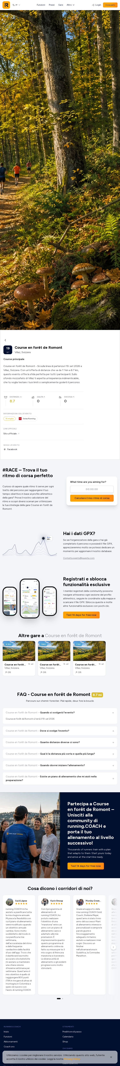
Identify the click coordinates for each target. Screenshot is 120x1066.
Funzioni (41, 5)
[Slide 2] (62, 998)
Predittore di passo (72, 1031)
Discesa (68, 397)
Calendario (67, 1036)
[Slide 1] (59, 998)
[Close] (111, 1057)
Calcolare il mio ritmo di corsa (92, 498)
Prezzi (52, 5)
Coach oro (9, 1046)
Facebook (12, 449)
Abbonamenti (11, 1041)
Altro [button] (69, 5)
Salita (40, 397)
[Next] (113, 947)
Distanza (14, 397)
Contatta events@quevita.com (79, 558)
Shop (65, 1041)
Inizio (6, 1031)
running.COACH (12, 1027)
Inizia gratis (110, 5)
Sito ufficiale (10, 433)
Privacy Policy (72, 1058)
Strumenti (68, 1027)
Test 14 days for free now (81, 614)
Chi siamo (67, 1048)
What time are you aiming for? (88, 481)
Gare (60, 5)
